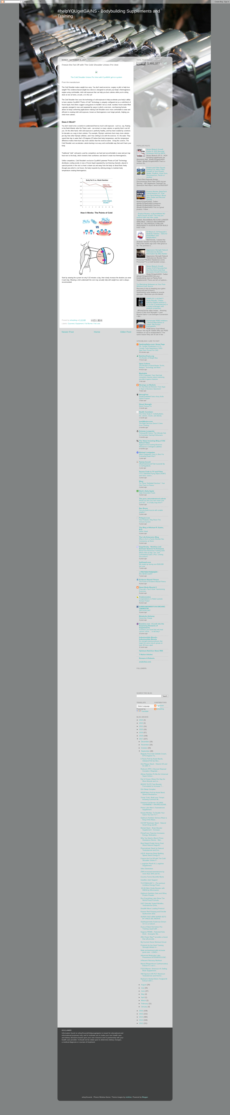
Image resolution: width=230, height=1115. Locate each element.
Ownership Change (145, 618)
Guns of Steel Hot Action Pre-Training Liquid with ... (152, 928)
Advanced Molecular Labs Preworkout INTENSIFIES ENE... (154, 956)
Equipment (79, 323)
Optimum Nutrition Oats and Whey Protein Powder (154, 894)
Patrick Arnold (145, 462)
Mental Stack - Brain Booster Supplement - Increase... (151, 829)
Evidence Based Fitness (149, 580)
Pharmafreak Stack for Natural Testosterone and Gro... (152, 849)
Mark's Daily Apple (146, 491)
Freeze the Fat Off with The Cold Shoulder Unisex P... (153, 859)
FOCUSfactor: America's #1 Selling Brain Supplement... (154, 970)
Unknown (160, 705)
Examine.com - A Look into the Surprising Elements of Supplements (151, 626)
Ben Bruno (143, 508)
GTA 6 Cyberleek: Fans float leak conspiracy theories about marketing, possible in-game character (152, 377)
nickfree (129, 1097)
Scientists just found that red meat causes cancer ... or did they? (151, 631)
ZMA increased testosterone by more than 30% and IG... (152, 873)
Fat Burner (89, 323)
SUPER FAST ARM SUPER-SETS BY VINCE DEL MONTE (153, 918)
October (144, 748)
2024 (141, 720)
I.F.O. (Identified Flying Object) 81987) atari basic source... (152, 475)
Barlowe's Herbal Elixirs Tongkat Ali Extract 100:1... (154, 980)
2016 (141, 1011)
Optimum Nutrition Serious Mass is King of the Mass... (154, 819)
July (143, 988)
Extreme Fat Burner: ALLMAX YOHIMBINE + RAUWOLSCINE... (154, 803)
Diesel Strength (145, 404)
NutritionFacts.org (146, 356)
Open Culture (144, 364)
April (143, 997)
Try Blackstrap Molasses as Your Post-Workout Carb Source (151, 285)
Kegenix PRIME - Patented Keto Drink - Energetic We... (153, 933)
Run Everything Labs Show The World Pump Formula (153, 899)
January (144, 1007)
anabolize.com (145, 662)
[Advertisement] (80, 39)
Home (97, 332)
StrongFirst (143, 395)
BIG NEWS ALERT (145, 574)
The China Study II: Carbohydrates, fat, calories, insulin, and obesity (151, 415)
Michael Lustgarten (147, 452)
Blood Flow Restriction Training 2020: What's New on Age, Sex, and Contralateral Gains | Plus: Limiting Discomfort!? (152, 554)
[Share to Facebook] (99, 320)
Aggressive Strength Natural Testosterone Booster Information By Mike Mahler (157, 252)
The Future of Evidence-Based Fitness (152, 581)
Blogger (145, 1097)
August (144, 985)
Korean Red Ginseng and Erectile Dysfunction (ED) (153, 912)
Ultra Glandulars (147, 869)
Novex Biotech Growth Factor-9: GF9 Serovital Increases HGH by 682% (155, 151)
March (143, 1000)
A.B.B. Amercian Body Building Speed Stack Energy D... (152, 854)
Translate (144, 711)
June (143, 991)
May (143, 994)
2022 (141, 723)
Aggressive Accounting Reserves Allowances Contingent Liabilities (150, 446)
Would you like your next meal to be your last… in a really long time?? (151, 502)
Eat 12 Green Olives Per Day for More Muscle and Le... (153, 780)
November (145, 745)
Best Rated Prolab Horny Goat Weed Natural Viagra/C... (152, 844)
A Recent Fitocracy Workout (151, 960)
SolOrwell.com (145, 562)
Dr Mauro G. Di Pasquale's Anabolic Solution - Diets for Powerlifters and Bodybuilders (156, 235)
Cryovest (71, 323)
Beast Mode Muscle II (148, 587)
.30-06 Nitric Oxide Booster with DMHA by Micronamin (153, 889)
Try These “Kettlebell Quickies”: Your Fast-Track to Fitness (152, 484)
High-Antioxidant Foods (147, 493)
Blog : (141, 481)
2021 (141, 726)
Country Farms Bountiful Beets (152, 877)
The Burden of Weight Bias (148, 358)
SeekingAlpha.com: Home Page (152, 344)
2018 (141, 736)
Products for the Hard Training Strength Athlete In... (152, 946)
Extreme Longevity (146, 431)
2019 (141, 732)
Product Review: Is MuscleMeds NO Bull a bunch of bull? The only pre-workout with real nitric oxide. (151, 215)
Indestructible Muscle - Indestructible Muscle (148, 638)
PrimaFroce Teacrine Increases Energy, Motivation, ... (152, 834)
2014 (141, 1017)
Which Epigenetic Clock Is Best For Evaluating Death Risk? (151, 455)
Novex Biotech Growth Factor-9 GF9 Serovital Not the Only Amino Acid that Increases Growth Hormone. (157, 269)
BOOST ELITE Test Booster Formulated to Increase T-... (152, 785)
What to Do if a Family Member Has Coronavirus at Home (151, 540)
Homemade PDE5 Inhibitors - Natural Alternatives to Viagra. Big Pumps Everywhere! (156, 323)
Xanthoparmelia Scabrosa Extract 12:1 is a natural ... (153, 923)
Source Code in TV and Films (151, 472)
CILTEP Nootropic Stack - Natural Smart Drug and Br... (153, 824)
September (145, 751)
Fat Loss (97, 323)
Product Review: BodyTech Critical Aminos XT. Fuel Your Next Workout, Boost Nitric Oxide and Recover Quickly (156, 195)
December (145, 742)
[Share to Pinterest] (101, 320)
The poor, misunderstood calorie (152, 499)
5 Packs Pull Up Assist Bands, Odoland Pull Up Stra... (152, 760)
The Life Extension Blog (149, 537)
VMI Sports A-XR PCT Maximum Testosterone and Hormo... (153, 975)
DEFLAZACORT (144, 610)
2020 (141, 729)
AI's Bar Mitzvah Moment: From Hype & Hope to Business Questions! (152, 388)
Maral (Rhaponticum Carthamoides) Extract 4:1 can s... (154, 965)
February (145, 1004)
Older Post (125, 332)
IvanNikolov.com (146, 421)
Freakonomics (145, 597)
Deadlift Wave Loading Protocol (152, 908)
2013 (141, 1020)
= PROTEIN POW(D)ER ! (148, 572)
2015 (141, 1014)
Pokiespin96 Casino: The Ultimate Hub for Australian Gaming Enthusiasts (152, 434)
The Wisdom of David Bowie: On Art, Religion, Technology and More (152, 367)
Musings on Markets (147, 385)
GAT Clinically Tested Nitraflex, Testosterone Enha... (152, 904)
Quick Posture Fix (145, 406)
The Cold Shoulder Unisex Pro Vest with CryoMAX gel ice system (96, 77)
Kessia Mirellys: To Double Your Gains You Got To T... (153, 814)
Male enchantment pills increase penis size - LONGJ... (153, 951)
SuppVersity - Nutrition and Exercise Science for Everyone (151, 548)
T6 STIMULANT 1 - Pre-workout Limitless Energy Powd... (153, 884)
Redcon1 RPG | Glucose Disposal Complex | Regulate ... (153, 770)
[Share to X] (96, 320)
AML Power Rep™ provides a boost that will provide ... (154, 938)
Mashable (143, 373)
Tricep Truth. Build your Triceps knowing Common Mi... (152, 798)
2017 (141, 739)
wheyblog (160, 709)
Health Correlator (146, 412)
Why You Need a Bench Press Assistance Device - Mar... (152, 839)
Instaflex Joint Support (149, 880)
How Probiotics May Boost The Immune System (150, 521)
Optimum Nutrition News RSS (151, 651)
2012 (141, 1023)
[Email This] (92, 320)
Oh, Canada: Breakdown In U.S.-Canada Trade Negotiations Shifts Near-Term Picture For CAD (150, 348)
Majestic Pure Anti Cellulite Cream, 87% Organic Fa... (154, 755)
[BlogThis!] (94, 320)
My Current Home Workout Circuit (153, 942)
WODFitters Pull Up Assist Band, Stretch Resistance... (153, 793)
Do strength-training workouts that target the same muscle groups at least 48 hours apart (150, 643)
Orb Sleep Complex (148, 789)
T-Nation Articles (146, 654)
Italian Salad (143, 531)
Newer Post (68, 332)
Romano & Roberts (147, 658)
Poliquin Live (144, 518)
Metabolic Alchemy (147, 616)
